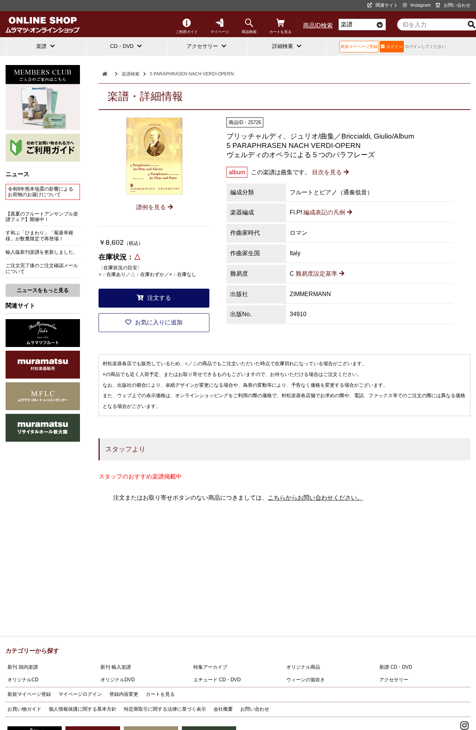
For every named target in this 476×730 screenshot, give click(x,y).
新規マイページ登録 (359, 46)
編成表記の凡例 (324, 212)
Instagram (421, 5)
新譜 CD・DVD (395, 667)
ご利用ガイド (187, 32)
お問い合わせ (457, 5)
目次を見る (327, 172)
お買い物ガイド (24, 709)
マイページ (219, 32)
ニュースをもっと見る (43, 290)
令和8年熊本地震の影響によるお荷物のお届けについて (40, 191)
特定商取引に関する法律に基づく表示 (165, 709)
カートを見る (280, 32)
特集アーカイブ (210, 667)
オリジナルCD (22, 679)
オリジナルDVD (117, 679)
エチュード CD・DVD (217, 679)
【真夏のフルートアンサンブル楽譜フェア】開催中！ (42, 216)
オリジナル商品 (303, 667)
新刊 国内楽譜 (22, 667)
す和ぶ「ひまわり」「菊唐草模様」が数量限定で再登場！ (39, 235)
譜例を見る (151, 207)
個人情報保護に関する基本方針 (82, 709)
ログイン (394, 46)
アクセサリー (393, 679)
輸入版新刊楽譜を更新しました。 (42, 252)
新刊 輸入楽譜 (115, 667)
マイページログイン (80, 694)
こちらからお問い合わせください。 (315, 497)
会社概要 (223, 709)
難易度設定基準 (316, 273)
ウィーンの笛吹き (305, 679)
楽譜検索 (130, 74)
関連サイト (387, 5)
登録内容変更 (123, 694)
